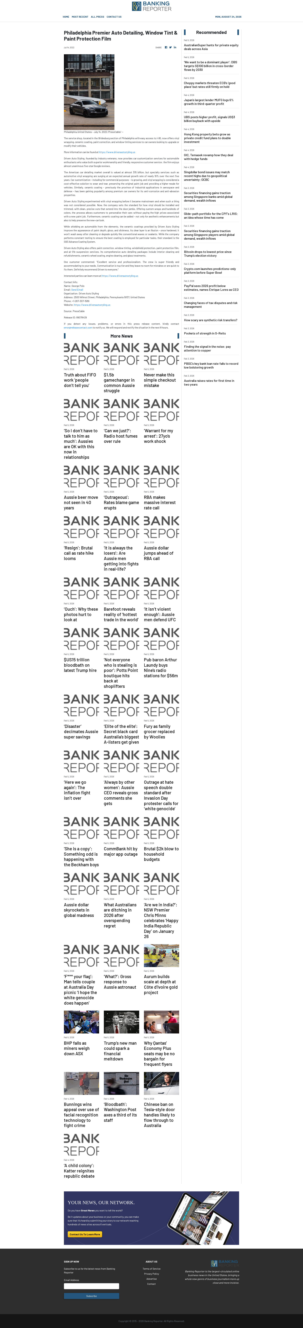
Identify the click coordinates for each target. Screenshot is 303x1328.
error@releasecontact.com (78, 327)
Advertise (151, 1278)
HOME (66, 16)
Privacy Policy (151, 1273)
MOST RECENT (80, 16)
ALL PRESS (97, 16)
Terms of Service (151, 1268)
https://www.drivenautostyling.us (117, 152)
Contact (151, 1283)
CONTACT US (114, 16)
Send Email (77, 289)
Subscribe (91, 1295)
